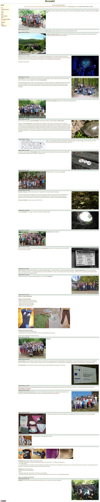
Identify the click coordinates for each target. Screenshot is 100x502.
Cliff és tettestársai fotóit (91, 271)
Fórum (2, 24)
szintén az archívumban (62, 35)
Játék (2, 17)
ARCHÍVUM (3, 20)
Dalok (2, 14)
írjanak (29, 249)
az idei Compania (91, 10)
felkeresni (41, 480)
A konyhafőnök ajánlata (5, 19)
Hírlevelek (3, 22)
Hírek (2, 7)
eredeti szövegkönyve (72, 140)
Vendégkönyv (3, 25)
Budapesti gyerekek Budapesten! (54, 59)
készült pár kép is (56, 393)
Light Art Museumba (40, 57)
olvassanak (23, 249)
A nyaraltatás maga (5, 9)
